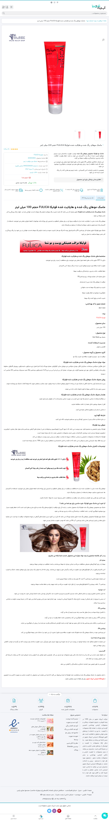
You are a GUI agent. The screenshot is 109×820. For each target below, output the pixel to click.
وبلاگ (76, 750)
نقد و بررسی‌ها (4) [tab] (88, 198)
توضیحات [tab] (100, 198)
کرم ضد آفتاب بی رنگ (71, 729)
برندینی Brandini (72, 746)
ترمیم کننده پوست (72, 719)
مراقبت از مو (98, 21)
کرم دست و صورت (72, 722)
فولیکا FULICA (38, 155)
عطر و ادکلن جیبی (72, 743)
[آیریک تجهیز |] (98, 7)
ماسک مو (90, 21)
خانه (105, 21)
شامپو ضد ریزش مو (71, 733)
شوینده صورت (73, 736)
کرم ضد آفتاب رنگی (72, 726)
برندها (76, 739)
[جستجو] (3, 13)
